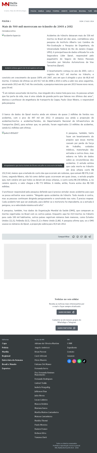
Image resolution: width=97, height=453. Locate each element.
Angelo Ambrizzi (42, 348)
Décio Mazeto (41, 360)
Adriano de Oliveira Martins (47, 344)
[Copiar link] (73, 237)
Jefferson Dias (41, 392)
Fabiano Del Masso (43, 364)
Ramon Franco (41, 429)
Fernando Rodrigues (43, 379)
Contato (70, 352)
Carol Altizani (41, 356)
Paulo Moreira (41, 425)
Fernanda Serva (41, 369)
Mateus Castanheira (43, 417)
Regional (82, 11)
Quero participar (65, 328)
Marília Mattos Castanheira (47, 412)
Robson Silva (40, 433)
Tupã (90, 11)
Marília (41, 11)
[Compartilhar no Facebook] (78, 237)
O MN (69, 344)
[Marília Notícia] (9, 4)
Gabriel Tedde (41, 383)
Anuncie (71, 356)
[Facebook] (69, 361)
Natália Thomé (41, 421)
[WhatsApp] (79, 361)
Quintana (73, 11)
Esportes (6, 369)
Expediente (72, 348)
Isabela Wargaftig (42, 387)
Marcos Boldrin (41, 404)
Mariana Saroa (41, 408)
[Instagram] (74, 361)
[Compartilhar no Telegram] (90, 237)
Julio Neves (40, 396)
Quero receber (65, 312)
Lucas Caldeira (41, 400)
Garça (48, 11)
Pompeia (56, 11)
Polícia (33, 11)
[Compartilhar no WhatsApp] (86, 237)
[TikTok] (84, 361)
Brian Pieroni (40, 352)
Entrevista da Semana (12, 360)
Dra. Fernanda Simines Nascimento (44, 374)
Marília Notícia (10, 31)
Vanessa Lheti (41, 437)
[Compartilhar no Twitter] (82, 237)
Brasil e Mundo (9, 364)
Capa (4, 344)
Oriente (64, 11)
